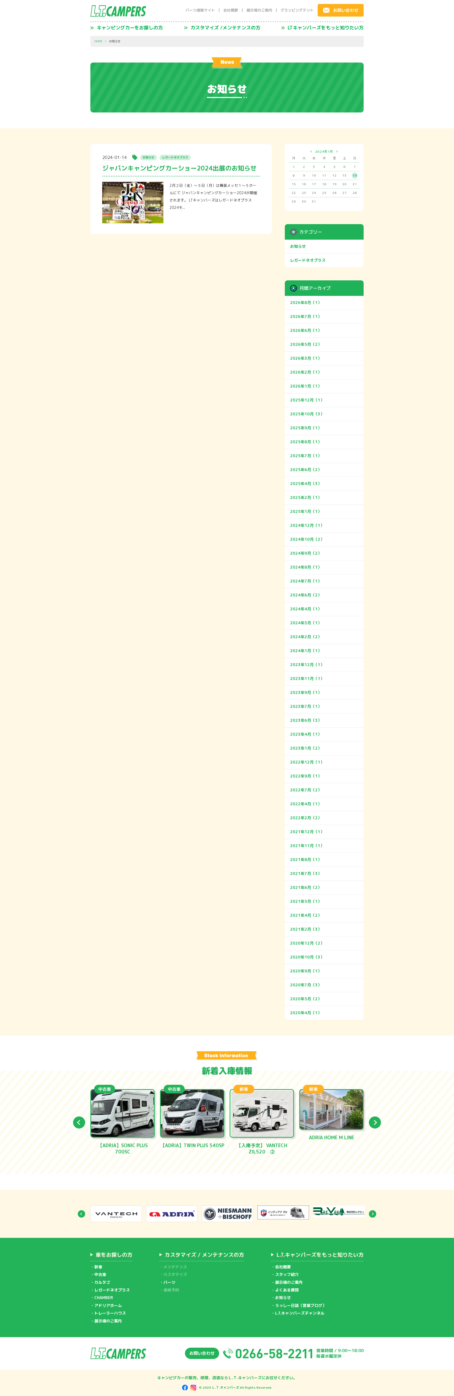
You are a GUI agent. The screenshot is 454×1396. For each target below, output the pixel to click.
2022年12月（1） (307, 762)
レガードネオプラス (308, 260)
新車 (98, 1267)
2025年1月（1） (306, 511)
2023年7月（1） (306, 706)
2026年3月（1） (306, 358)
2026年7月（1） (306, 316)
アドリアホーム (108, 1305)
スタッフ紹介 (287, 1274)
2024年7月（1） (306, 581)
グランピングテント (297, 10)
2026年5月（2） (306, 344)
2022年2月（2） (306, 818)
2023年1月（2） (306, 748)
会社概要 (230, 10)
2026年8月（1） (306, 302)
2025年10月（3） (307, 414)
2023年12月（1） (307, 664)
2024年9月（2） (306, 553)
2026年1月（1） (306, 386)
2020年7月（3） (306, 985)
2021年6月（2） (306, 887)
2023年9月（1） (306, 692)
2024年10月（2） (307, 539)
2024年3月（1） (306, 623)
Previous (79, 1122)
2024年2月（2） (306, 637)
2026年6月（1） (306, 330)
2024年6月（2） (306, 595)
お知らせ (298, 246)
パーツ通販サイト (200, 10)
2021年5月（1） (306, 901)
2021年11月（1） (307, 845)
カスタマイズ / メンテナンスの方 (204, 1254)
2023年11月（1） (307, 678)
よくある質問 (287, 1290)
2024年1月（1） (306, 650)
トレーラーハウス (110, 1313)
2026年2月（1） (306, 372)
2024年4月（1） (306, 609)
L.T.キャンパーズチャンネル (299, 1313)
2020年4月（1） (306, 1013)
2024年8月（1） (306, 567)
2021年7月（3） (306, 873)
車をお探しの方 (114, 1254)
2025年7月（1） (306, 456)
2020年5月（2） (306, 999)
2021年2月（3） (306, 929)
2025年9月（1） (306, 428)
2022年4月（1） (306, 804)
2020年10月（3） (307, 957)
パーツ (169, 1282)
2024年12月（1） (307, 525)
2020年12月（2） (307, 943)
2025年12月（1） (307, 400)
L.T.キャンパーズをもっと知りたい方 (320, 1254)
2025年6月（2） (306, 469)
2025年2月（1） (306, 497)
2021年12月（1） (307, 831)
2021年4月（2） (306, 915)
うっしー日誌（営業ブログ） (300, 1305)
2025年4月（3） (306, 483)
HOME (98, 41)
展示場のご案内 (259, 10)
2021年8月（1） (306, 859)
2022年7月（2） (306, 790)
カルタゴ (102, 1282)
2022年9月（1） (306, 776)
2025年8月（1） (306, 442)
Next (375, 1122)
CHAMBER (103, 1297)
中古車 (100, 1274)
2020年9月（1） (306, 971)
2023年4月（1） (306, 734)
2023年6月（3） (306, 720)
